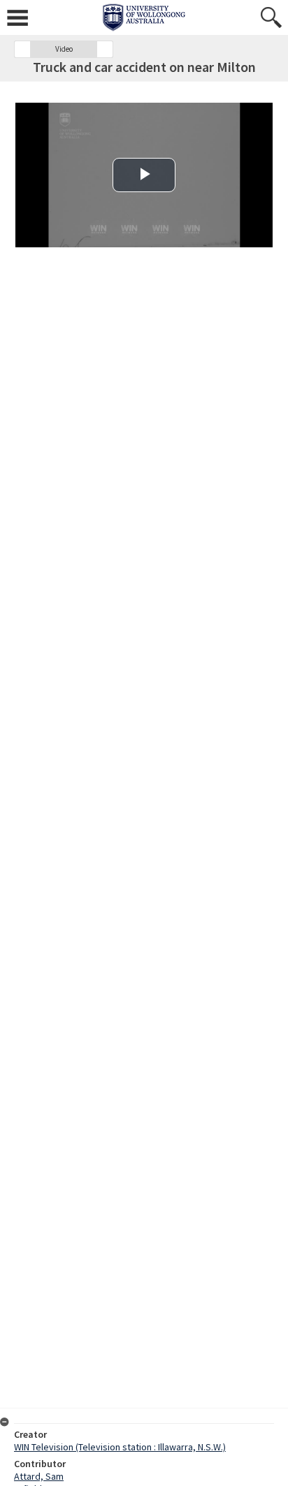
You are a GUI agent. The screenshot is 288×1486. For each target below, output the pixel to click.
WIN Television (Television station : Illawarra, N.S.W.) (120, 1447)
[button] (22, 49)
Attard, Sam (39, 1476)
